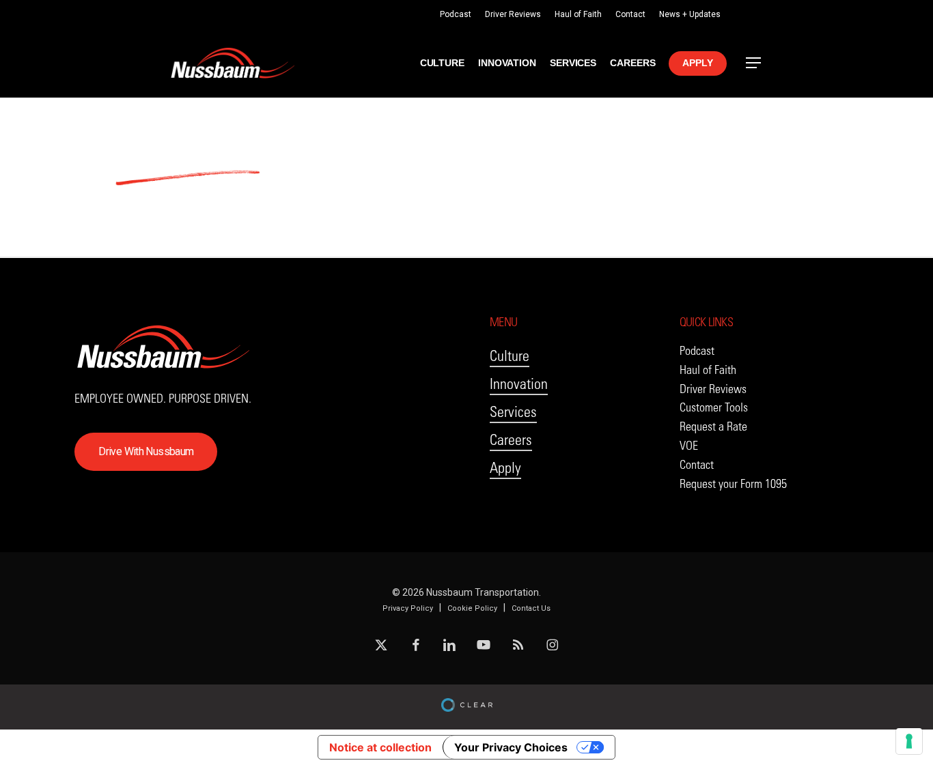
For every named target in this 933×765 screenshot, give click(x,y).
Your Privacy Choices (511, 747)
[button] (754, 63)
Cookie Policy (472, 608)
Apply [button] (505, 468)
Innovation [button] (519, 384)
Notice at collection (380, 747)
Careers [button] (511, 440)
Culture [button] (509, 356)
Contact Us (531, 608)
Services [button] (513, 412)
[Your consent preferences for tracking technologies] (909, 741)
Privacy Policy (407, 608)
